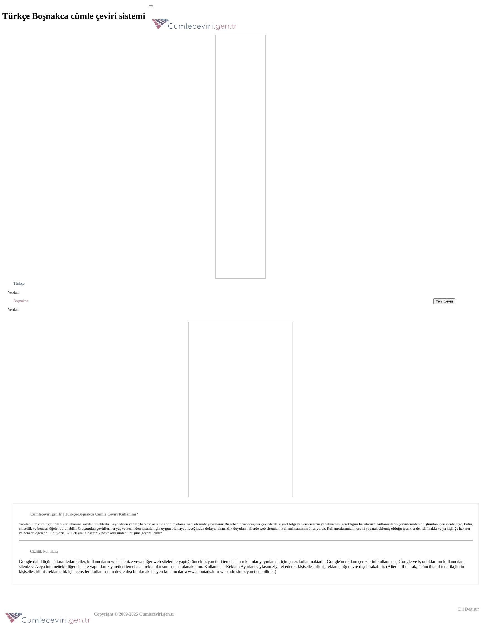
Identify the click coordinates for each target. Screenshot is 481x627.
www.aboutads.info (202, 571)
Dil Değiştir (468, 609)
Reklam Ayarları (240, 566)
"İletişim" (77, 533)
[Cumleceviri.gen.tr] (194, 31)
